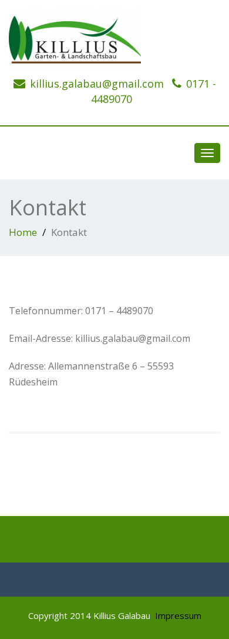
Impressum (178, 615)
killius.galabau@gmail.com (97, 83)
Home (23, 232)
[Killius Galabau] (114, 38)
